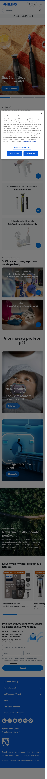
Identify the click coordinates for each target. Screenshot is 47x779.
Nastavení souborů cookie (22, 147)
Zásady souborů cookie (29, 141)
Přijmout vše (31, 154)
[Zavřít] (41, 113)
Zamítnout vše (14, 154)
